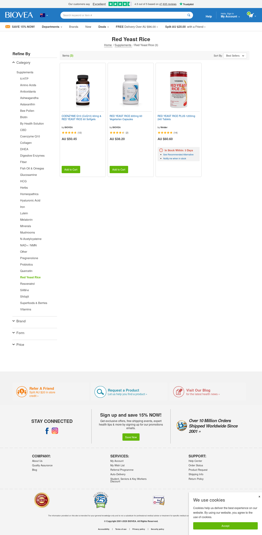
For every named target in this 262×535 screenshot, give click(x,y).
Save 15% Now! (23, 27)
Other (23, 252)
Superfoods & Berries (33, 303)
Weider (164, 127)
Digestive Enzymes (32, 155)
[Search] (189, 15)
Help (209, 16)
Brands (73, 27)
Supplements (123, 45)
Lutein (24, 213)
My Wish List (117, 465)
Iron (22, 207)
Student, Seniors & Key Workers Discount (128, 480)
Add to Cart (70, 169)
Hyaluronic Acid (30, 200)
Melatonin (26, 219)
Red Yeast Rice (30, 277)
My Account (117, 461)
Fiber (23, 162)
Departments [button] (50, 27)
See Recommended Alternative (178, 154)
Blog (34, 469)
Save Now (131, 437)
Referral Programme (121, 469)
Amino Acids (28, 85)
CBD (23, 130)
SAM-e (24, 290)
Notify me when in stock (174, 158)
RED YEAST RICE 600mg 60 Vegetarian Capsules (126, 117)
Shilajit (24, 296)
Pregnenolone (29, 258)
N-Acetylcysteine (31, 239)
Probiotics (26, 264)
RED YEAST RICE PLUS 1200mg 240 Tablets (176, 117)
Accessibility (103, 529)
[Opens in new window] (47, 431)
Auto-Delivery (117, 474)
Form (20, 332)
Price (20, 344)
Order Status (196, 465)
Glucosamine (28, 175)
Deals (102, 27)
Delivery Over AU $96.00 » (137, 27)
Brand (21, 320)
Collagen (26, 143)
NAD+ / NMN (28, 245)
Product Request (198, 469)
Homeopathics (29, 194)
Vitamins (25, 309)
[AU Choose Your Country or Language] (44, 15)
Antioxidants (28, 91)
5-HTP (24, 79)
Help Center (195, 461)
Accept (225, 526)
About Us (37, 461)
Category (23, 62)
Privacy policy (138, 529)
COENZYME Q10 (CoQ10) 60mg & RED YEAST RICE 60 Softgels (81, 117)
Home (108, 45)
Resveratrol (27, 284)
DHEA (24, 149)
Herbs (24, 187)
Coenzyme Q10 (30, 136)
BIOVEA (69, 127)
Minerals (25, 226)
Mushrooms (27, 232)
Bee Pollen (27, 111)
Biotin (23, 117)
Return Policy (196, 479)
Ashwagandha (29, 98)
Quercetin (26, 271)
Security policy (157, 529)
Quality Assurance (42, 465)
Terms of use (121, 529)
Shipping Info (196, 474)
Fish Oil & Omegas (32, 168)
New (88, 27)
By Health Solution (32, 123)
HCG (23, 181)
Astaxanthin (27, 104)
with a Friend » (185, 27)
